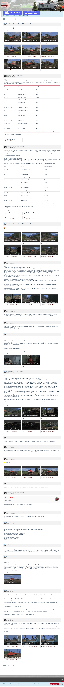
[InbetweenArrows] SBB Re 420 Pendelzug (15, 75)
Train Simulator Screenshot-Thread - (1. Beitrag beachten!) (18, 23)
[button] (62, 5)
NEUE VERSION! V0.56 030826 (10, 526)
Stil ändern (61, 679)
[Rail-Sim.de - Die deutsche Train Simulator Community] (4, 5)
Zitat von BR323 (9, 497)
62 (13, 19)
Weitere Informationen (54, 684)
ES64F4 (7, 25)
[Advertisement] (32, 670)
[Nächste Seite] (16, 19)
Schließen (61, 684)
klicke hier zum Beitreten (22, 15)
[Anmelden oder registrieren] (59, 5)
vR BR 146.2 (8, 310)
